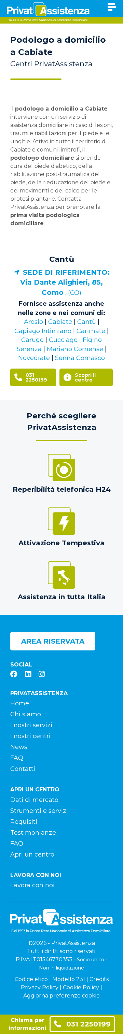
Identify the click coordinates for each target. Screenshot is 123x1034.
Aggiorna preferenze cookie (61, 995)
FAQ (16, 758)
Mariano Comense (75, 349)
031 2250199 (87, 1024)
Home (19, 703)
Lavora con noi (32, 885)
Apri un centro (32, 854)
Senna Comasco (80, 358)
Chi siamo (25, 714)
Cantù (61, 259)
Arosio (33, 322)
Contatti (22, 769)
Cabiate (60, 322)
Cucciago (63, 340)
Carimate (91, 331)
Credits (99, 979)
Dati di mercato (34, 800)
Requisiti (23, 821)
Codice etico (31, 979)
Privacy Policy (39, 987)
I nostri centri (30, 736)
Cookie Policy (81, 987)
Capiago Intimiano (42, 331)
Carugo (32, 340)
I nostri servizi (31, 725)
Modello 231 (68, 979)
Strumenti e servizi (39, 811)
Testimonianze (33, 832)
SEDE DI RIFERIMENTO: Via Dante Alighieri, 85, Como (64, 282)
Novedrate (34, 358)
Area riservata (52, 641)
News (18, 747)
